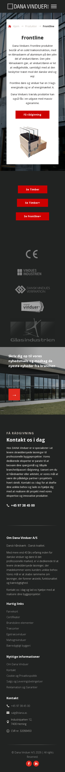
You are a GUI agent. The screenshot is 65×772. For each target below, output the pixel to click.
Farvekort (12, 611)
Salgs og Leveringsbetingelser (24, 681)
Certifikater (13, 617)
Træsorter (12, 628)
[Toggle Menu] (54, 6)
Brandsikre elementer (20, 623)
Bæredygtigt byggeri (18, 645)
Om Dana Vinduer (17, 664)
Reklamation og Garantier (22, 687)
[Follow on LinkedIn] (36, 764)
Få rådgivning (32, 114)
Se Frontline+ (32, 216)
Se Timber (32, 189)
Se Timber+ (32, 202)
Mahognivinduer (16, 640)
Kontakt (11, 670)
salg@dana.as (19, 712)
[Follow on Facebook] (29, 764)
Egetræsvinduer (16, 634)
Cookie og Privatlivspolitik (21, 675)
